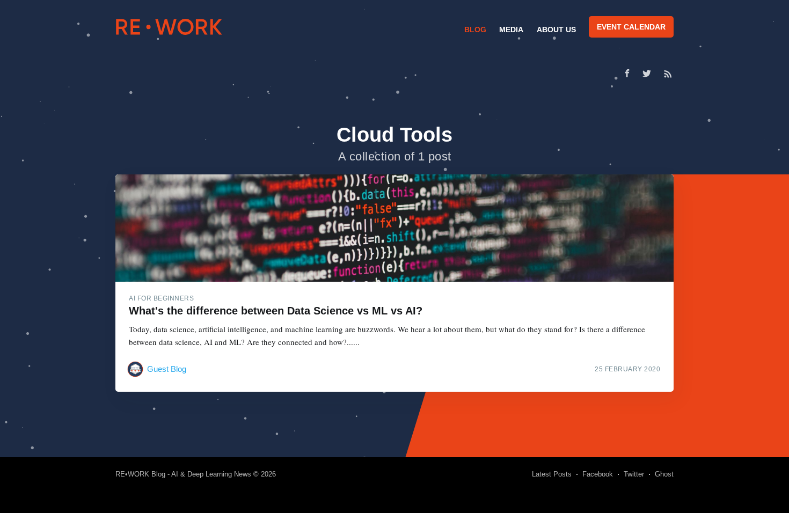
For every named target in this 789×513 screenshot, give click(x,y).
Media (511, 29)
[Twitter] (649, 73)
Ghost (664, 474)
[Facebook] (627, 73)
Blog (475, 29)
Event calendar (631, 27)
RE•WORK (169, 27)
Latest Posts (552, 474)
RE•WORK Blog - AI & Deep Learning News (183, 474)
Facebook (597, 474)
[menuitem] (474, 29)
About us (556, 29)
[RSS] (668, 73)
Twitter (634, 474)
